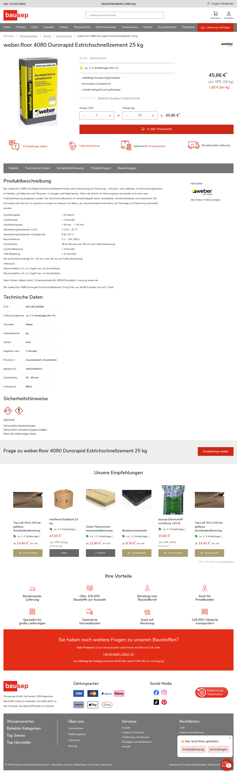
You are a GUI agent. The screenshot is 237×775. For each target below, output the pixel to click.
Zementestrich (64, 36)
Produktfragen (101, 168)
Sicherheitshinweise (70, 168)
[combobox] (125, 15)
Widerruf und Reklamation (215, 692)
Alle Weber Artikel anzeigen (205, 199)
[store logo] (21, 15)
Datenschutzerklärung (191, 732)
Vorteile (126, 746)
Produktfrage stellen (35, 146)
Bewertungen (127, 168)
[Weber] (227, 46)
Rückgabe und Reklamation (137, 742)
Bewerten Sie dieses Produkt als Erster (119, 98)
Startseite (8, 36)
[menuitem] (6, 27)
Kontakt (126, 727)
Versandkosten (156, 146)
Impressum (74, 740)
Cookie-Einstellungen (194, 764)
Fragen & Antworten (222, 3)
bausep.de (106, 764)
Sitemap (72, 746)
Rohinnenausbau (29, 36)
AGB (182, 727)
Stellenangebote (77, 734)
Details (13, 168)
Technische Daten (37, 168)
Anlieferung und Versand (135, 737)
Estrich (47, 36)
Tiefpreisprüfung (89, 146)
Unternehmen (75, 728)
